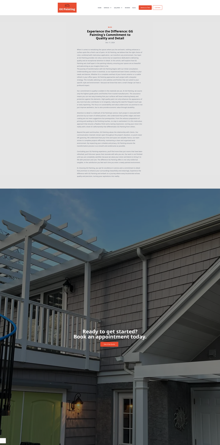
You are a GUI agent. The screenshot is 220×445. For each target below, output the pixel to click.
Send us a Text (145, 8)
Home (99, 8)
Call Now (157, 8)
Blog (134, 8)
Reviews (127, 8)
